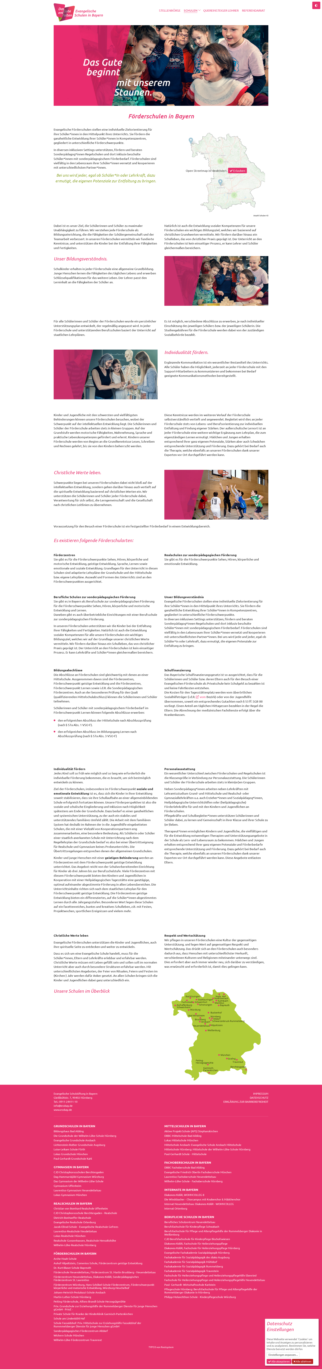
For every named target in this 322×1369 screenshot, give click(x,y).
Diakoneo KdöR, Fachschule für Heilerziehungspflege (196, 1243)
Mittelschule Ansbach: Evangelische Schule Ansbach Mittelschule (202, 1144)
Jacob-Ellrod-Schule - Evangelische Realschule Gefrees (86, 1226)
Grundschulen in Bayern (74, 1126)
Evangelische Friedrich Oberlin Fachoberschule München (197, 1172)
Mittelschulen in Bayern (185, 1126)
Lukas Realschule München (70, 1235)
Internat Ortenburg (175, 1208)
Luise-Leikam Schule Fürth (69, 1149)
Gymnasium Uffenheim (67, 1185)
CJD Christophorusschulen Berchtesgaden (79, 1172)
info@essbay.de (63, 1105)
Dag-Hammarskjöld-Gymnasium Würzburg (79, 1176)
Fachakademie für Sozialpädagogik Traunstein (191, 1270)
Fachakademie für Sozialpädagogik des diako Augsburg (197, 1257)
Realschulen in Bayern (73, 1203)
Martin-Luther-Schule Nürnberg (72, 1296)
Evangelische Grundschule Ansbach (74, 1140)
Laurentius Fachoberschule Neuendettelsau (190, 1176)
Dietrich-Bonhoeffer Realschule (72, 1217)
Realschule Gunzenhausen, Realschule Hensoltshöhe (85, 1240)
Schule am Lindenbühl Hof (69, 1318)
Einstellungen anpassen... (283, 1354)
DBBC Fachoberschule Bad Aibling (184, 1167)
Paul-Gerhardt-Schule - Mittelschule (185, 1154)
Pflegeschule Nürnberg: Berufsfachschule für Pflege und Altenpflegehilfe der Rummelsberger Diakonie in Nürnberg (210, 1290)
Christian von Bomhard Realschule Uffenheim (81, 1208)
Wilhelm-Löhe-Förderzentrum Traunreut (78, 1339)
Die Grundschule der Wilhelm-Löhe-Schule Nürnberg (85, 1135)
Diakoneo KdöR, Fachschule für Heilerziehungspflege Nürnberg (202, 1248)
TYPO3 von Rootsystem (161, 1347)
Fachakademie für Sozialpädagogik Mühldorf (190, 1261)
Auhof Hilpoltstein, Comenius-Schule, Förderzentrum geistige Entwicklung (98, 1263)
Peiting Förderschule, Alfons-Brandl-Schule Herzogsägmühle (90, 1301)
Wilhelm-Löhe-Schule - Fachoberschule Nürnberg (193, 1181)
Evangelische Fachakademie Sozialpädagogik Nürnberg (197, 1252)
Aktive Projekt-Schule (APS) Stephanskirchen (191, 1131)
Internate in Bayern (181, 1190)
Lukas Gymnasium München (70, 1194)
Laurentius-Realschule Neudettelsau (75, 1231)
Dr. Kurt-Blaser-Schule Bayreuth (72, 1267)
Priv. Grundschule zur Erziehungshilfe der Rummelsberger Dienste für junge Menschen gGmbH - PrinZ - (105, 1307)
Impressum (260, 1093)
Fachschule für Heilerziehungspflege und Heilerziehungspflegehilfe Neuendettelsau (214, 1280)
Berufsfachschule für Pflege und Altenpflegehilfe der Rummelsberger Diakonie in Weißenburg (213, 1232)
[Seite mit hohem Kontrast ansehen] (316, 5)
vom (203, 697)
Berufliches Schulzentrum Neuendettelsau (189, 1222)
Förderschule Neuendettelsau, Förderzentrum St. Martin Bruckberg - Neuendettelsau (105, 1272)
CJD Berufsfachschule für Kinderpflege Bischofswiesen (197, 1239)
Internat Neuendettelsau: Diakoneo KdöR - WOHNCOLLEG (199, 1203)
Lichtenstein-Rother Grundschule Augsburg (79, 1144)
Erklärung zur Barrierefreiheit (245, 1101)
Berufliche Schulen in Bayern (189, 1217)
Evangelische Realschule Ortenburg (75, 1222)
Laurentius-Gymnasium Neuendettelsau (77, 1190)
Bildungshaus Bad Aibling (69, 1131)
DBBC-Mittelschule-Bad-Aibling (182, 1135)
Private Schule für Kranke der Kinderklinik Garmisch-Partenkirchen (93, 1313)
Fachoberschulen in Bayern (187, 1162)
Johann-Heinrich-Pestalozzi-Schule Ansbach (79, 1292)
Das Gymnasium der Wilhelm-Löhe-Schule (78, 1181)
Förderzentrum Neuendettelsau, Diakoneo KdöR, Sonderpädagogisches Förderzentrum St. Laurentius (96, 1278)
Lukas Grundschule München (71, 1154)
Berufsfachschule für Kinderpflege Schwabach (191, 1226)
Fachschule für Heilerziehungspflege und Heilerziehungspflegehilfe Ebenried (210, 1275)
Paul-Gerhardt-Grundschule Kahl (73, 1158)
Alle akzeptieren (280, 1361)
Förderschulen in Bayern (75, 1253)
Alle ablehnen (303, 1361)
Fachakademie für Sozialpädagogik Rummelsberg (193, 1266)
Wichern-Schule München (69, 1335)
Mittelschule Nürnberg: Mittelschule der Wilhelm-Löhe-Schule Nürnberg (207, 1149)
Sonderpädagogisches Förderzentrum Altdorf (81, 1330)
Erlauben (239, 170)
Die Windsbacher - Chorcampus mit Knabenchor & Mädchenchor (202, 1199)
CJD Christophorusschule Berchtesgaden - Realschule (85, 1213)
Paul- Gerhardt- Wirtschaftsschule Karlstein (190, 1284)
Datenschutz (259, 1097)
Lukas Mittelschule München (181, 1140)
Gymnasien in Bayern (71, 1167)
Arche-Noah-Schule (65, 1258)
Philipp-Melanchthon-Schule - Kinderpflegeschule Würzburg (200, 1296)
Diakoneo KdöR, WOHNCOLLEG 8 (184, 1194)
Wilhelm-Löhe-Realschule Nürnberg (75, 1245)
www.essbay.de (63, 1109)
